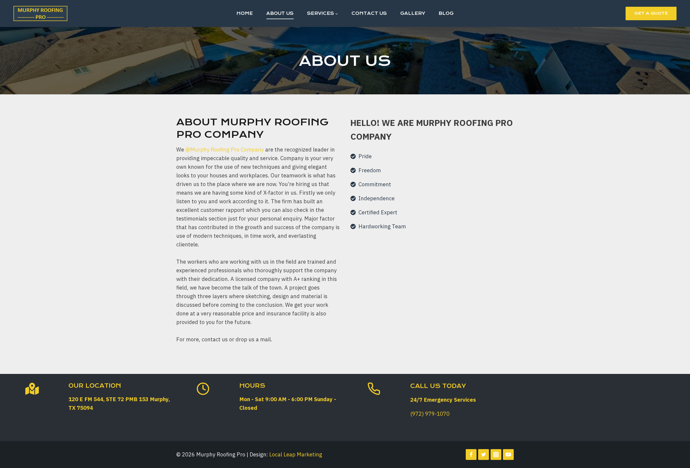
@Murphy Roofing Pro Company (224, 149)
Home (244, 13)
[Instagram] (496, 454)
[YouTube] (508, 454)
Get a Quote (651, 13)
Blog (446, 13)
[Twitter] (483, 454)
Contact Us (369, 13)
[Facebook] (471, 454)
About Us (280, 13)
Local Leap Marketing (295, 454)
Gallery (412, 13)
